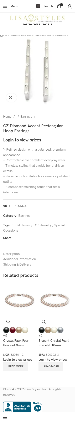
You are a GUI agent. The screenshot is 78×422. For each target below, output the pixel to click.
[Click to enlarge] (11, 97)
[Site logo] (37, 18)
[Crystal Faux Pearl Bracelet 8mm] (19, 300)
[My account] (70, 6)
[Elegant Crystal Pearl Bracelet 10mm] (55, 300)
